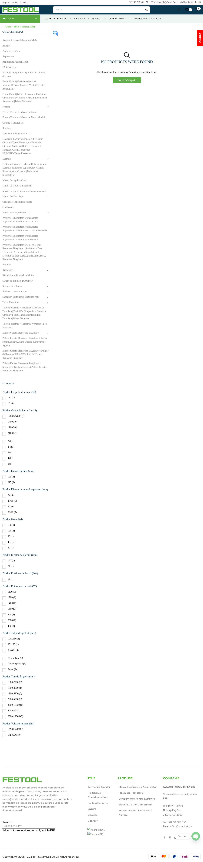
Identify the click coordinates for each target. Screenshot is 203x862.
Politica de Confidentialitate (98, 795)
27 (10, 495)
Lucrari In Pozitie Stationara (16, 133)
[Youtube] (175, 838)
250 (11, 614)
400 (11, 626)
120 (11, 530)
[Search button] (146, 10)
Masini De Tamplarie (12, 196)
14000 (12, 421)
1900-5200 (15, 693)
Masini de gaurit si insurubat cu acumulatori (24, 191)
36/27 (12, 512)
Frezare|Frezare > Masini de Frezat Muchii (23, 117)
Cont (15, 2)
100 (11, 525)
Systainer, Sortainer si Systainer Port (20, 296)
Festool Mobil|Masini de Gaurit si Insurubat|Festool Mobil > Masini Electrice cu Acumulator (25, 85)
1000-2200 (15, 682)
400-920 (13, 710)
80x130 (13, 644)
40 (10, 542)
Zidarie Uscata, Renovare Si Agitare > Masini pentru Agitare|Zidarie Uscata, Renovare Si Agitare (25, 342)
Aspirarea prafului (11, 51)
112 (11, 397)
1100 (12, 591)
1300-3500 (15, 687)
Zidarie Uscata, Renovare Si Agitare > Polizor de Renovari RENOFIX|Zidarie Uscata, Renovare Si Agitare (25, 354)
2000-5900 (15, 699)
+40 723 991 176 (12, 826)
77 (10, 566)
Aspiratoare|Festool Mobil (15, 61)
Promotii (79, 18)
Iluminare (7, 128)
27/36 (12, 500)
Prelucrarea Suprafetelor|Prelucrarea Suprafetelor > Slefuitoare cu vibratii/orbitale (24, 228)
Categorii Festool (56, 18)
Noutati (97, 18)
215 (11, 482)
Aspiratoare (8, 56)
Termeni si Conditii (99, 786)
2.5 (11, 446)
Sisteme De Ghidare (12, 286)
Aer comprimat (17, 663)
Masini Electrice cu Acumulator (138, 786)
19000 (12, 427)
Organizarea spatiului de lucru (17, 201)
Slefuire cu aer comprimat (15, 291)
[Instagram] (200, 2)
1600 (12, 608)
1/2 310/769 (15, 729)
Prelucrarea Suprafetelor (14, 212)
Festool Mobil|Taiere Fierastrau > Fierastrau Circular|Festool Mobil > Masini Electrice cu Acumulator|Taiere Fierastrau (24, 98)
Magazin (6, 2)
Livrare (92, 808)
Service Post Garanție (147, 18)
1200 (12, 597)
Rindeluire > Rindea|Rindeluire (18, 275)
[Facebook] (195, 2)
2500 (12, 620)
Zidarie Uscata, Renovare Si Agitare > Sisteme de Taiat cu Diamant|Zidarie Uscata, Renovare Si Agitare (24, 367)
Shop (16, 26)
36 (10, 506)
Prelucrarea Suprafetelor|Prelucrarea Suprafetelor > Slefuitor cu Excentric (20, 237)
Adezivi (6, 45)
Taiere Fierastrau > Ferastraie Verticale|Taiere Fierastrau (24, 325)
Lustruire (6, 158)
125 (11, 476)
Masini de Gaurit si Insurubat (16, 185)
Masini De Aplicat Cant (14, 180)
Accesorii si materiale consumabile (19, 40)
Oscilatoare (8, 207)
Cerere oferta (117, 18)
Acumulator (15, 658)
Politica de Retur (98, 803)
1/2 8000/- (14, 734)
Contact (24, 2)
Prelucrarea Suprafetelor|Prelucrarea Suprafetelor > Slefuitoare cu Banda (20, 219)
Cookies (93, 814)
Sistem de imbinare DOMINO (17, 280)
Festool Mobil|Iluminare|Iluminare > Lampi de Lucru (24, 74)
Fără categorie (9, 67)
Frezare (6, 106)
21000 (12, 433)
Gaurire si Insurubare (12, 122)
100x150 (14, 638)
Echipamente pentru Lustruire (137, 798)
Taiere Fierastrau (10, 302)
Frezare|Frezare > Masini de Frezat (19, 112)
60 (10, 547)
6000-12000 (15, 716)
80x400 (13, 650)
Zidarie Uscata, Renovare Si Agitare (20, 332)
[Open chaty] (195, 836)
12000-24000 (16, 416)
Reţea (12, 669)
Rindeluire (7, 270)
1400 (12, 603)
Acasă (8, 26)
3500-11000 (15, 704)
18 (10, 403)
